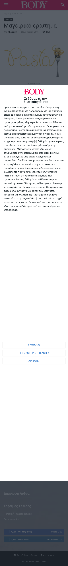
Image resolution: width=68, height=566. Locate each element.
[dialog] (34, 283)
